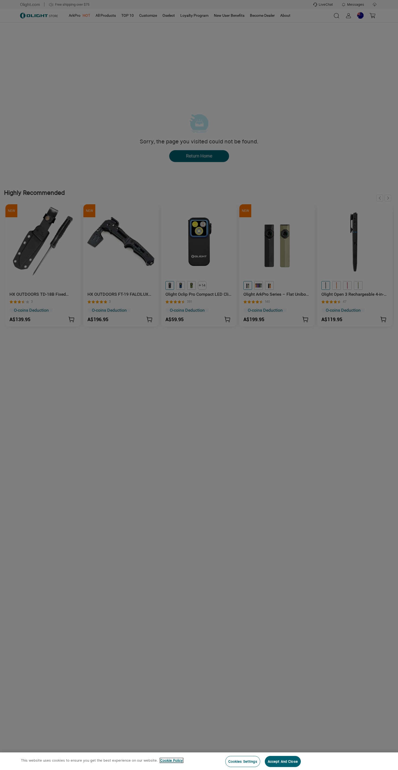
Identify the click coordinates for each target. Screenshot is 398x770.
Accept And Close (283, 761)
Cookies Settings (242, 761)
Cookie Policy (171, 760)
